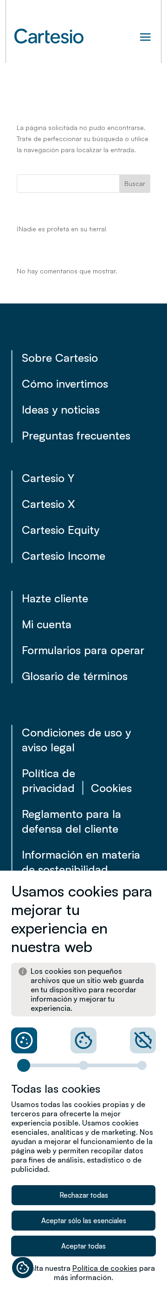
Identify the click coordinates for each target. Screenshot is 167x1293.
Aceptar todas (83, 1246)
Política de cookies (104, 1268)
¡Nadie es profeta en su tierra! (62, 229)
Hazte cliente (55, 598)
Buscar (134, 183)
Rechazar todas (83, 1195)
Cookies (111, 788)
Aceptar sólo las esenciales (83, 1220)
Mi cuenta (46, 624)
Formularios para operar (83, 650)
